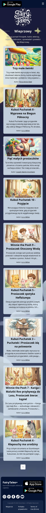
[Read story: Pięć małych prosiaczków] (23, 155)
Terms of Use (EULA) (34, 508)
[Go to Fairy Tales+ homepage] (23, 17)
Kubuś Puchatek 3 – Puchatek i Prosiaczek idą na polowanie (23, 342)
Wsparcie (9, 507)
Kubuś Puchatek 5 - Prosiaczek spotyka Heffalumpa (23, 293)
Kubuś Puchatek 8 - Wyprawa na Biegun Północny (23, 113)
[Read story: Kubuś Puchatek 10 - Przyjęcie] (23, 197)
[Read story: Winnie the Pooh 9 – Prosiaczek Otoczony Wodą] (23, 242)
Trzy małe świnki (23, 68)
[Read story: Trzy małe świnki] (23, 65)
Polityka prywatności (22, 508)
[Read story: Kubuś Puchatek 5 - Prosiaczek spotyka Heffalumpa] (23, 287)
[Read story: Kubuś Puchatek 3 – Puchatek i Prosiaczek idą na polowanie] (23, 336)
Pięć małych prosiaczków (23, 158)
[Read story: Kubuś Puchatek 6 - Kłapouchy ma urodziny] (23, 437)
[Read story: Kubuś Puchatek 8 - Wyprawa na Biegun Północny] (23, 106)
